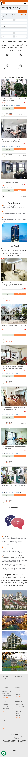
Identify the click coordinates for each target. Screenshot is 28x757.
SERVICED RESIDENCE (5, 688)
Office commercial (19, 704)
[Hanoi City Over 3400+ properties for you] (14, 651)
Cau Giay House (19, 690)
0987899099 (9, 114)
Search (22, 11)
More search (23, 14)
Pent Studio (18, 711)
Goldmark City (18, 715)
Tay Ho (8, 108)
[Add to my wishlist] (24, 95)
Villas (4, 701)
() (12, 1)
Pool (3, 16)
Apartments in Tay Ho (20, 678)
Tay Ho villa (5, 706)
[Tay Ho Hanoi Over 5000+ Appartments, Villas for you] (14, 610)
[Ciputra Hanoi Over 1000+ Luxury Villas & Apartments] (14, 590)
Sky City (17, 713)
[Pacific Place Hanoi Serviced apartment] (14, 631)
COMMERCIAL (19, 701)
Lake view (13, 14)
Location (5, 676)
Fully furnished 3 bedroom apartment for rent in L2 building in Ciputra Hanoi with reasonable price (12, 284)
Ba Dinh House (18, 694)
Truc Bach (5, 680)
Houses (17, 687)
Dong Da (5, 678)
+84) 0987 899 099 (16, 738)
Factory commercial (19, 706)
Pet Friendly (4, 14)
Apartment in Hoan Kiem (20, 682)
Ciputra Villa (5, 704)
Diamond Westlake (7, 695)
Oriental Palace (6, 693)
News (4, 720)
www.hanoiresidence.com (9, 741)
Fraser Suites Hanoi (7, 691)
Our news (5, 722)
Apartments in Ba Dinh (20, 680)
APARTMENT (18, 676)
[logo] (3, 2)
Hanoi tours (5, 724)
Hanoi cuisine (6, 726)
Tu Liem (8, 190)
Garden (13, 16)
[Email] (2, 1)
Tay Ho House (18, 692)
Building (18, 709)
